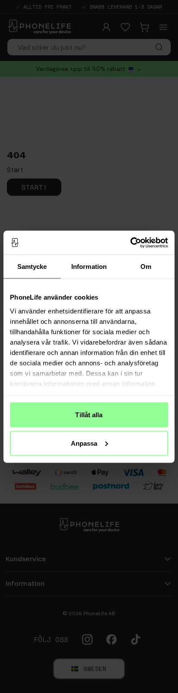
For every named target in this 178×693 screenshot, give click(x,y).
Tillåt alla (88, 414)
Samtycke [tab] (32, 266)
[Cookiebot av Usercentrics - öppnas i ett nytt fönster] (130, 242)
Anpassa (84, 443)
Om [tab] (145, 266)
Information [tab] (89, 266)
